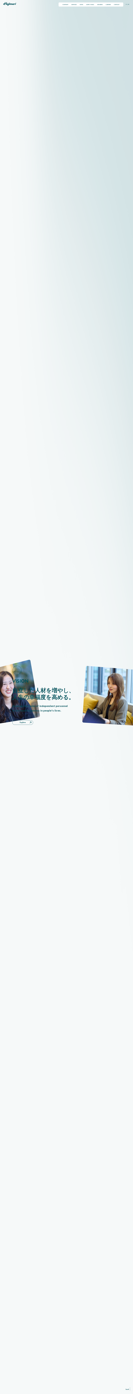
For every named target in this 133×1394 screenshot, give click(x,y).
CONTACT (116, 4)
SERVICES (74, 4)
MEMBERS (100, 4)
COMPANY (65, 4)
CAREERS (108, 4)
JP (126, 4)
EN (128, 4)
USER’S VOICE (90, 4)
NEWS (81, 4)
